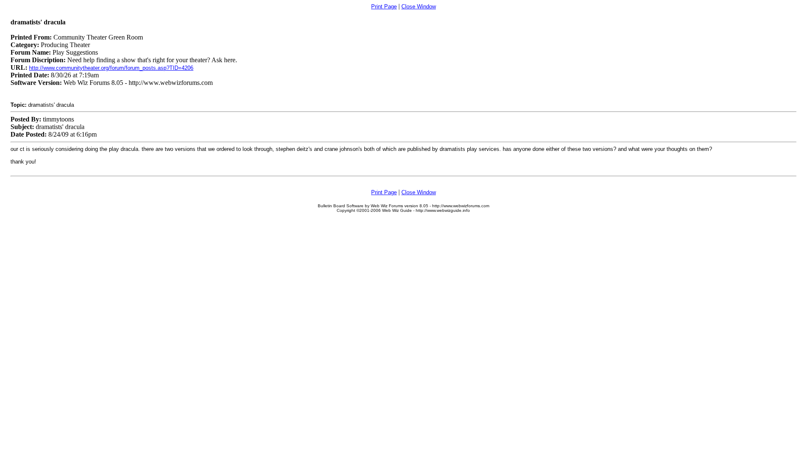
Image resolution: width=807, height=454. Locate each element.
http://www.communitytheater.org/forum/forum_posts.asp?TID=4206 (111, 68)
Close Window (418, 6)
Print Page (384, 6)
